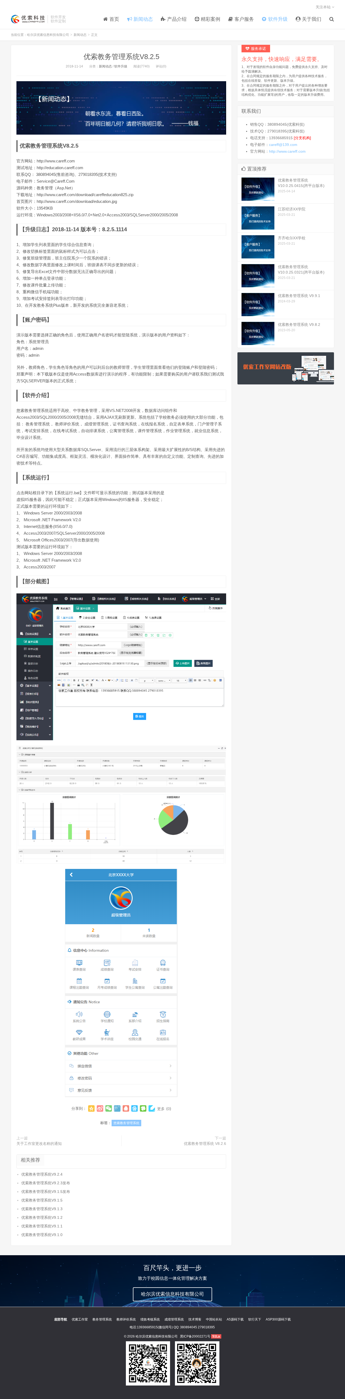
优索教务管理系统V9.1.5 (42, 1200)
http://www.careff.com (287, 151)
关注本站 (324, 7)
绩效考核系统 (150, 1319)
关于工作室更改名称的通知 (39, 1143)
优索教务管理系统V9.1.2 (42, 1217)
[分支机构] (302, 138)
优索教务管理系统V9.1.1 (42, 1226)
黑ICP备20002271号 (195, 1336)
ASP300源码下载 (278, 1319)
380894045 (188, 1327)
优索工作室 (80, 1319)
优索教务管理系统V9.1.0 (42, 1235)
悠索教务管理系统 (126, 1123)
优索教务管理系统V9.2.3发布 (45, 1183)
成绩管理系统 (174, 1319)
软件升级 (120, 66)
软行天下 (254, 1319)
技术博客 (194, 1319)
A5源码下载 (235, 1319)
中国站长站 (214, 1319)
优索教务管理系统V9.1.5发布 (45, 1191)
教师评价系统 (126, 1319)
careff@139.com (283, 144)
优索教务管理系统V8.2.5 (121, 57)
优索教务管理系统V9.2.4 (42, 1174)
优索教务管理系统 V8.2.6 (205, 1143)
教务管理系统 (102, 1319)
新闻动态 (80, 35)
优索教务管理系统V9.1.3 (42, 1209)
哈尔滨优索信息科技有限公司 (28, 19)
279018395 (206, 1327)
